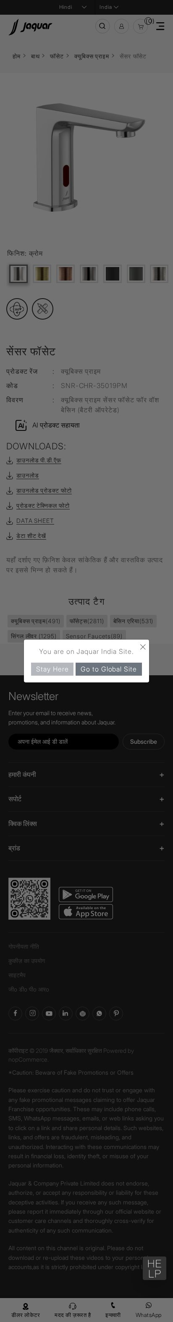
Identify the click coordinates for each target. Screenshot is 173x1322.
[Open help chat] (154, 1268)
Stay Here (52, 669)
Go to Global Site (108, 669)
